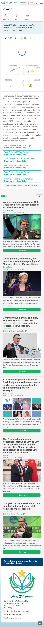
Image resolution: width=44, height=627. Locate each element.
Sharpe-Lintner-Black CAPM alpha (17, 147)
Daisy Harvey (7, 329)
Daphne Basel (7, 267)
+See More (22, 250)
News (27, 19)
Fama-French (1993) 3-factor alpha (18, 153)
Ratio (17, 19)
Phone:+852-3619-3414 (12, 614)
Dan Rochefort (7, 512)
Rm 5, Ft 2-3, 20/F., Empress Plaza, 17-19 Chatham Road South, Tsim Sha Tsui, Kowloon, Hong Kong (16, 604)
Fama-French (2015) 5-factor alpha (18, 166)
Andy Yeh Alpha (8, 393)
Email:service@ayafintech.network (16, 611)
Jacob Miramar (8, 455)
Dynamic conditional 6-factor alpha (18, 180)
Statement (6, 19)
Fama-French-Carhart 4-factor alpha (18, 160)
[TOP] (40, 623)
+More (39, 196)
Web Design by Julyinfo (12, 618)
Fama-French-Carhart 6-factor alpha (18, 173)
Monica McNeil (8, 210)
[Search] (37, 2)
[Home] (9, 2)
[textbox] (29, 2)
